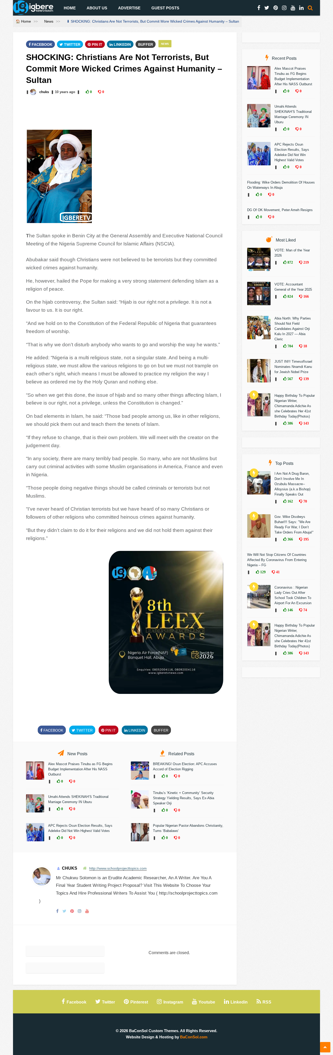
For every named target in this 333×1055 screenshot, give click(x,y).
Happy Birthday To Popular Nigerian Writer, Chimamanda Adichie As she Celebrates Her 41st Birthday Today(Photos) (294, 406)
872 (289, 262)
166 (305, 296)
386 (289, 423)
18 (304, 346)
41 (277, 572)
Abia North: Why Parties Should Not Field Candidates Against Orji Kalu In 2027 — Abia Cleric (292, 328)
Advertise (129, 8)
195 (305, 539)
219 (305, 262)
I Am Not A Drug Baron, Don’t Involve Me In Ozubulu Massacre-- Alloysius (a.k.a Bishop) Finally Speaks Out (292, 484)
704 (289, 346)
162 (289, 501)
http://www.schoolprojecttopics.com (118, 868)
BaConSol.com (193, 1037)
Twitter (71, 44)
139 (305, 379)
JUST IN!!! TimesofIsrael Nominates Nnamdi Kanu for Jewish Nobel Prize (293, 367)
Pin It (96, 44)
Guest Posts (165, 8)
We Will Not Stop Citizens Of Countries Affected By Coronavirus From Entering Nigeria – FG (276, 560)
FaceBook (41, 44)
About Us (97, 8)
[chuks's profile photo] (33, 92)
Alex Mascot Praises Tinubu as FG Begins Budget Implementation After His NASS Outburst (80, 769)
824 (289, 296)
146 (289, 610)
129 (262, 572)
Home (70, 8)
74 (304, 610)
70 (304, 501)
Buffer (145, 44)
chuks (44, 92)
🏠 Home (23, 21)
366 (289, 539)
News (48, 21)
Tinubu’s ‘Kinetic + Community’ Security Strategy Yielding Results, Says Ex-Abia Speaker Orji (183, 798)
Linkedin (122, 44)
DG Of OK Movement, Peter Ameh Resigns (280, 210)
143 (305, 423)
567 (289, 379)
